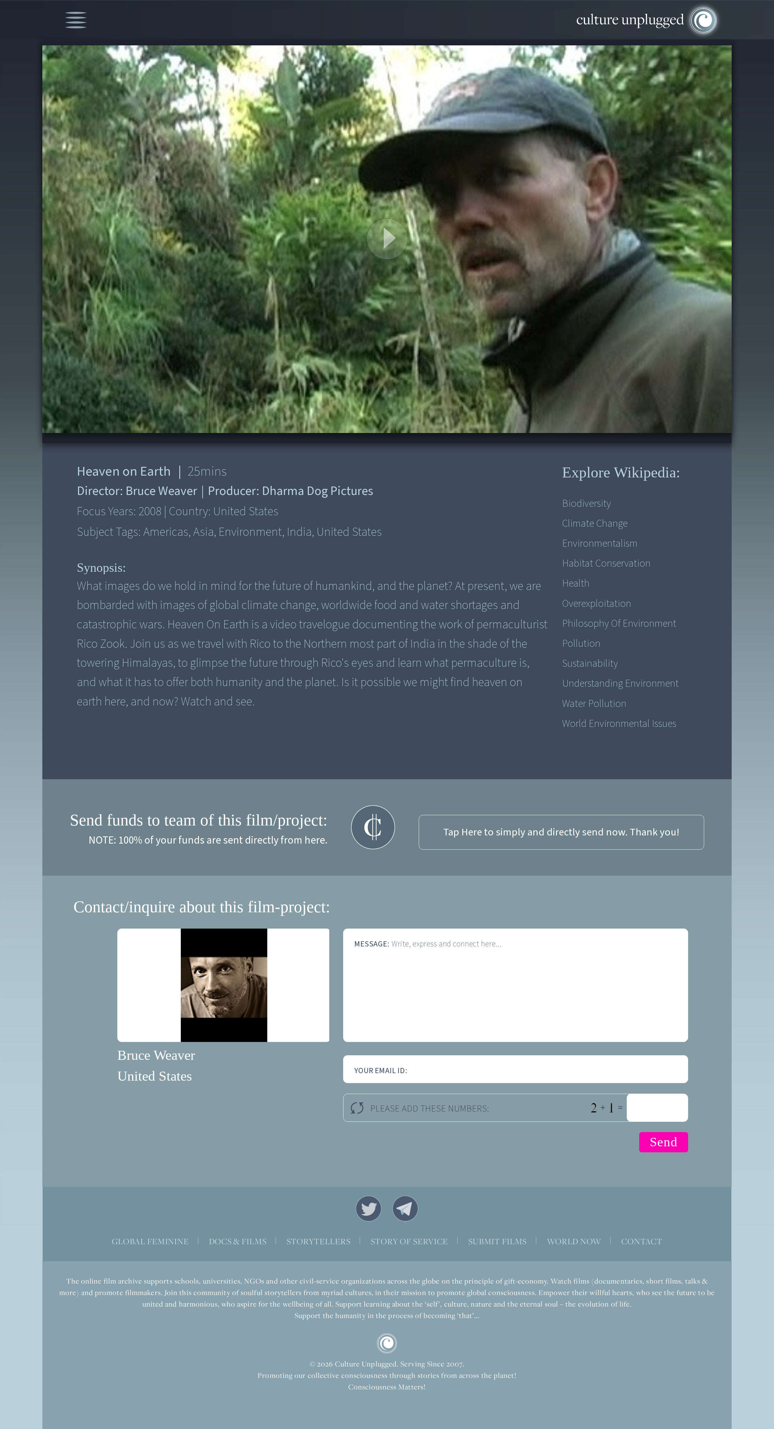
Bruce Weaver (156, 1055)
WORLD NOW (574, 1241)
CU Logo (387, 1343)
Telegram (405, 1209)
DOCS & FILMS (238, 1241)
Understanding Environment (620, 683)
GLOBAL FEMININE (150, 1241)
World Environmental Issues (619, 723)
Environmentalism (600, 543)
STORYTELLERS (319, 1241)
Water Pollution (594, 703)
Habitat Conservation (606, 563)
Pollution (581, 643)
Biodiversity (586, 503)
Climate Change (595, 523)
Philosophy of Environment (619, 623)
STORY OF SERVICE (409, 1241)
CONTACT (641, 1241)
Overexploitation (596, 603)
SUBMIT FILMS (497, 1241)
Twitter (369, 1209)
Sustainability (590, 663)
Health (576, 583)
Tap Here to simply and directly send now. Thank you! (561, 832)
